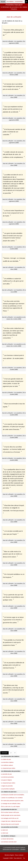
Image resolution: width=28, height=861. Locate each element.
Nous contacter (19, 855)
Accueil (3, 1)
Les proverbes (19, 1)
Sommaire (4, 752)
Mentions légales (9, 855)
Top (24, 858)
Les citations (10, 1)
